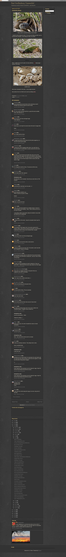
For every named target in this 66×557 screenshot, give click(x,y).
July (15, 436)
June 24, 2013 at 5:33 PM (19, 291)
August (16, 434)
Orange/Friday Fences (18, 474)
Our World (17, 97)
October (16, 430)
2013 (14, 425)
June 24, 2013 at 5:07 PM (19, 279)
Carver (15, 218)
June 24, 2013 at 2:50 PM (19, 215)
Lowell (15, 153)
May (15, 500)
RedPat (15, 184)
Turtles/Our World (17, 451)
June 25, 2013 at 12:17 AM (19, 338)
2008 (14, 516)
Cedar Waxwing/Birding (18, 496)
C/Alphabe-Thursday (18, 489)
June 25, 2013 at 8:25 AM (19, 347)
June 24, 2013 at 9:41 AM (19, 150)
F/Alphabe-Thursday (18, 446)
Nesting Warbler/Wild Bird (19, 477)
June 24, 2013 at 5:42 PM (19, 303)
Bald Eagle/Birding (18, 453)
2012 (14, 509)
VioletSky (16, 102)
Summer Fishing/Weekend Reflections (21, 442)
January (16, 507)
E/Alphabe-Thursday (18, 460)
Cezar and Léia (17, 381)
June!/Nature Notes (18, 491)
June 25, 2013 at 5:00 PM (19, 364)
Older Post (39, 401)
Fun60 (15, 240)
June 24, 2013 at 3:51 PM (19, 231)
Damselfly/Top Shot (18, 455)
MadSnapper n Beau (18, 138)
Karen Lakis (16, 261)
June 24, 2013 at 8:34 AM (19, 130)
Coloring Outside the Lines (20, 294)
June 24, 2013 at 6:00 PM (19, 310)
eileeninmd (16, 300)
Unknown (16, 225)
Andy (15, 132)
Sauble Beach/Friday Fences (20, 488)
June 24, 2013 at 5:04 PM (19, 273)
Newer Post (15, 401)
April (16, 502)
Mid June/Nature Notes (18, 463)
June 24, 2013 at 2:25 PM (19, 197)
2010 (14, 513)
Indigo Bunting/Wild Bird (19, 462)
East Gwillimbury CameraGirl (22, 3)
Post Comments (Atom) (30, 404)
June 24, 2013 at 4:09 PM (19, 250)
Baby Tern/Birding (17, 439)
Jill (14, 288)
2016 (14, 420)
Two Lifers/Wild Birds (18, 493)
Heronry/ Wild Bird (18, 448)
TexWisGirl (16, 145)
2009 (14, 515)
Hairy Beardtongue (18, 467)
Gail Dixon (16, 171)
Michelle (16, 200)
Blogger (39, 550)
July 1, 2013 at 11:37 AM (19, 394)
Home (27, 401)
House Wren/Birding (18, 482)
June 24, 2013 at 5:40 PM (19, 297)
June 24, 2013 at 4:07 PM (19, 237)
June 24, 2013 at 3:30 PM (19, 223)
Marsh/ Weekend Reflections (20, 486)
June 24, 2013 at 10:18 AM (19, 168)
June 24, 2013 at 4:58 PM (19, 266)
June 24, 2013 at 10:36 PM (19, 326)
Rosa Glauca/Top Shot (18, 470)
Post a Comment (16, 396)
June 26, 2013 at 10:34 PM (19, 371)
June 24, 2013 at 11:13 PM (19, 332)
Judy (15, 165)
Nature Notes (17, 479)
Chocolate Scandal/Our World (20, 481)
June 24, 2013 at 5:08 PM (19, 285)
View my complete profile (17, 528)
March (16, 504)
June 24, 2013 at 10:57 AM (19, 174)
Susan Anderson (17, 355)
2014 (14, 424)
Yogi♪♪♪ (15, 321)
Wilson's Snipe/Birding (18, 468)
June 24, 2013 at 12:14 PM (19, 187)
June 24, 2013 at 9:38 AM (19, 143)
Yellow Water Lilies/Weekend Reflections (22, 456)
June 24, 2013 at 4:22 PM (19, 259)
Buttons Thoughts (18, 109)
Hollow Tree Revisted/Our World (20, 495)
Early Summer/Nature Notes (20, 449)
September (17, 432)
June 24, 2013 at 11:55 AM (19, 181)
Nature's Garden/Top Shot (19, 484)
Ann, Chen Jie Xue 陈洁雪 (19, 269)
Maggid (15, 190)
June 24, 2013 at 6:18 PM (19, 319)
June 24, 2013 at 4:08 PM (19, 243)
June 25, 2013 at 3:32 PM (19, 353)
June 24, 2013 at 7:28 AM (19, 114)
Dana (15, 341)
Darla (15, 124)
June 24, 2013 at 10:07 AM (19, 162)
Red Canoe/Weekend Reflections (20, 472)
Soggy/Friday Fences (18, 458)
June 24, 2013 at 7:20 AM (19, 107)
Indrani (15, 116)
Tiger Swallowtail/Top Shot (19, 441)
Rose (15, 389)
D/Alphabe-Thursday (18, 475)
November (17, 429)
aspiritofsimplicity (18, 253)
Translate (49, 13)
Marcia (15, 306)
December (17, 427)
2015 (14, 422)
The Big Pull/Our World (18, 465)
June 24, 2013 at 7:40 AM (19, 121)
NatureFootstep (17, 276)
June (16, 437)
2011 (14, 511)
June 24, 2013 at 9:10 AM (19, 136)
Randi (15, 234)
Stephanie (16, 329)
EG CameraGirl (20, 522)
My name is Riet (17, 282)
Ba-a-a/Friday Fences (18, 444)
